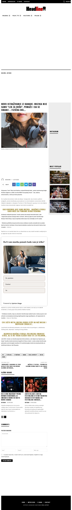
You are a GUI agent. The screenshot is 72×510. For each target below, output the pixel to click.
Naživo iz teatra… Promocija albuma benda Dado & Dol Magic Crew (36, 366)
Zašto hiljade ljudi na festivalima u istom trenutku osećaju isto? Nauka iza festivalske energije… (36, 397)
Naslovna (3, 73)
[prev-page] (2, 417)
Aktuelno (9, 73)
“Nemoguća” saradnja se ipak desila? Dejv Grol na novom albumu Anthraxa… (11, 366)
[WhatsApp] (22, 184)
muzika (41, 354)
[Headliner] (3, 179)
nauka (3, 357)
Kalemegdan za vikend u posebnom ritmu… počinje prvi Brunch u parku (59, 177)
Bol (3, 354)
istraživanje (17, 354)
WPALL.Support (45, 505)
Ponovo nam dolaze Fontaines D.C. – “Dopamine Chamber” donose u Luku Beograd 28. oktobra (60, 206)
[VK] (30, 184)
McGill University (33, 354)
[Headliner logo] (36, 9)
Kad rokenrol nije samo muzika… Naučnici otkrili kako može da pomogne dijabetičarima (24, 210)
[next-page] (5, 417)
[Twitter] (18, 184)
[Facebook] (14, 184)
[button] (67, 1)
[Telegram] (26, 184)
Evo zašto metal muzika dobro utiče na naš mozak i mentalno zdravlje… (24, 323)
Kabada (24, 354)
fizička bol (9, 354)
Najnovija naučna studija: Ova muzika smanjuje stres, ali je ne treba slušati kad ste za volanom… (24, 334)
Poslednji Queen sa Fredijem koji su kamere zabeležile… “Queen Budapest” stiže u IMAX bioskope (60, 191)
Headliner (8, 179)
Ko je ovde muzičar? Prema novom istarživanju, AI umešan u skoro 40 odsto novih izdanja (11, 397)
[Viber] (34, 184)
